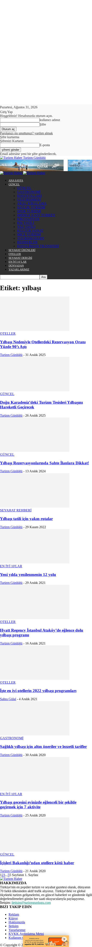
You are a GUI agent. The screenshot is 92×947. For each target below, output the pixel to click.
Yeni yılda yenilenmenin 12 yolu (28, 574)
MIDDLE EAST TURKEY (36, 215)
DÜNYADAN (16, 265)
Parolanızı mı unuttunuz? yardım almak (26, 133)
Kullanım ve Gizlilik (22, 937)
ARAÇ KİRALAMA (32, 203)
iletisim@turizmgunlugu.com (31, 902)
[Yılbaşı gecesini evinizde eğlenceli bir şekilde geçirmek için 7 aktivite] (34, 790)
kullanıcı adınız (50, 120)
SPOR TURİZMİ (29, 211)
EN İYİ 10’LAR (18, 261)
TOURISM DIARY (31, 238)
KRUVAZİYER (28, 219)
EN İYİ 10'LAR (11, 566)
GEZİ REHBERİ (29, 199)
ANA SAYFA (16, 180)
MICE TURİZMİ (29, 234)
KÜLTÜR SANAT (30, 230)
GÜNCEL (14, 184)
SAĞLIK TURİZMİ (31, 207)
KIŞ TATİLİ (25, 223)
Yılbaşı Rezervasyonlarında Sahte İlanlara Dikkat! (44, 463)
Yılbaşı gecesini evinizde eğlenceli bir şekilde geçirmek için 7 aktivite (38, 804)
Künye (13, 918)
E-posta (45, 145)
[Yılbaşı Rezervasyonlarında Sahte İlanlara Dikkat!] (34, 451)
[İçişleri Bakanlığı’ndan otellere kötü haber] (34, 850)
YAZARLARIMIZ (19, 269)
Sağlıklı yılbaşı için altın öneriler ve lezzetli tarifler (43, 746)
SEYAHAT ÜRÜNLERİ (22, 250)
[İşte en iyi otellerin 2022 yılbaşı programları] (34, 678)
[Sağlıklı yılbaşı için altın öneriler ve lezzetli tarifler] (34, 734)
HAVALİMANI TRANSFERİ (38, 246)
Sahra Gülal (8, 699)
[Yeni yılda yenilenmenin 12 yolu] (34, 562)
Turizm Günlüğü (11, 355)
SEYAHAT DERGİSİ (20, 257)
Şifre (43, 124)
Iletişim (13, 926)
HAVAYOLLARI (29, 196)
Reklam (14, 914)
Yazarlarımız (17, 930)
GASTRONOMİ (28, 192)
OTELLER (15, 254)
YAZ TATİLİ (26, 227)
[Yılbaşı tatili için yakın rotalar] (34, 506)
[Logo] (11, 173)
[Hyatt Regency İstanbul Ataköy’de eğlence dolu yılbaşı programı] (34, 618)
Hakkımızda (17, 922)
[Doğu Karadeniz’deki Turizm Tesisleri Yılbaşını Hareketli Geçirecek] (34, 390)
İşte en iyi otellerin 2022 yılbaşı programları (38, 690)
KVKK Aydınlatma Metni (26, 934)
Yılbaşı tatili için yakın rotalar (26, 518)
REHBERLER (27, 242)
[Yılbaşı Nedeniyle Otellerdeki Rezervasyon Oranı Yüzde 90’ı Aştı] (34, 330)
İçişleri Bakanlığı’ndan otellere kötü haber (37, 863)
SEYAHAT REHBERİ (15, 510)
